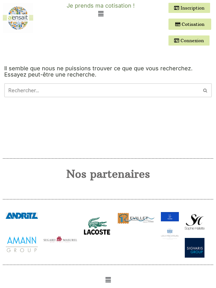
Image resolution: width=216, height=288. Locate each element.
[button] (100, 13)
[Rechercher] (205, 90)
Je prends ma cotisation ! (101, 5)
